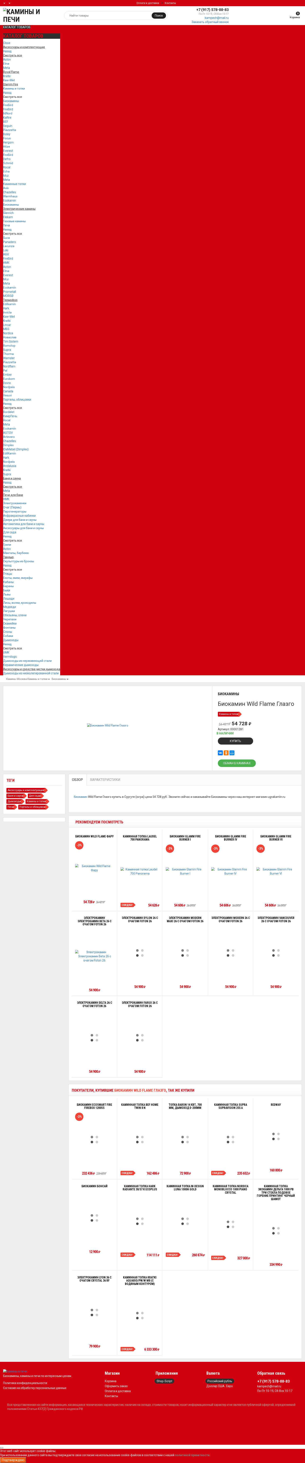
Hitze (6, 146)
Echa (6, 171)
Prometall (9, 291)
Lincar (7, 325)
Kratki (7, 76)
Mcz (6, 175)
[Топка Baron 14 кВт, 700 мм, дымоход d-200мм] (185, 1139)
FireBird (8, 105)
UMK (6, 652)
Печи (6, 225)
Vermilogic (10, 656)
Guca (6, 237)
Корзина (110, 1381)
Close (6, 43)
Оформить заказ (116, 1386)
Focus (7, 138)
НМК (6, 262)
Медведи (9, 607)
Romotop (9, 345)
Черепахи (9, 619)
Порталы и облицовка (32, 807)
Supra (7, 349)
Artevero (9, 437)
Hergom (8, 142)
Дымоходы (10, 640)
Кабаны (8, 582)
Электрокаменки (14, 503)
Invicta (7, 312)
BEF (5, 121)
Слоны (7, 631)
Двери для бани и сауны (20, 519)
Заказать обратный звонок (210, 22)
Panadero (9, 242)
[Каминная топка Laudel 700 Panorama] (140, 871)
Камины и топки (14, 88)
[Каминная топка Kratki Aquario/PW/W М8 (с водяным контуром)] (139, 1315)
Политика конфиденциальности (25, 1383)
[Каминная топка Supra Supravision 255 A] (230, 1139)
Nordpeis (9, 387)
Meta (6, 67)
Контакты (170, 3)
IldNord (7, 113)
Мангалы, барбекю (16, 553)
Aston (7, 267)
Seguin (7, 126)
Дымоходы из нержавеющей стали (27, 660)
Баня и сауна (15, 795)
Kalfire (7, 117)
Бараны (8, 586)
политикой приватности (192, 1455)
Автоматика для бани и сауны (23, 524)
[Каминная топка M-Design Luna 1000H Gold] (185, 1221)
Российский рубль (219, 1381)
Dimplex (8, 445)
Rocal (6, 167)
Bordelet (8, 412)
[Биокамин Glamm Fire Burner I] (185, 871)
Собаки (8, 636)
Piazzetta (9, 130)
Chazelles (9, 192)
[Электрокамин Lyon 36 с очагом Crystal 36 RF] (94, 1312)
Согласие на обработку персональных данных (34, 1388)
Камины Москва (16, 678)
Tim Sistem (10, 341)
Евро (229, 1386)
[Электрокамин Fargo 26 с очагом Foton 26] (139, 1037)
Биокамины (11, 101)
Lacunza (8, 246)
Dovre (7, 383)
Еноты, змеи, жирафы (18, 578)
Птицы (7, 573)
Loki (5, 250)
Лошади (8, 598)
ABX (6, 254)
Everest (8, 150)
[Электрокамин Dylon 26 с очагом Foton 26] (139, 953)
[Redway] (276, 1136)
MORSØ (8, 296)
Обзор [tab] (77, 780)
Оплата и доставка (148, 3)
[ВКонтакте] (220, 752)
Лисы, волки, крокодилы (19, 602)
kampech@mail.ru (217, 17)
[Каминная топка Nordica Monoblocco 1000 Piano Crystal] (230, 1224)
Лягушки (9, 611)
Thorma (8, 354)
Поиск (159, 15)
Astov (7, 59)
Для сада (9, 532)
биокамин (80, 796)
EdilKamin (9, 453)
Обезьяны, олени (15, 615)
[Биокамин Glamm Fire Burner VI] (275, 871)
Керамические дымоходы (21, 665)
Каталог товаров (16, 27)
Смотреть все (12, 96)
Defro (7, 159)
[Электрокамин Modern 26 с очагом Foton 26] (230, 953)
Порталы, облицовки (17, 399)
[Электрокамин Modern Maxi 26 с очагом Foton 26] (185, 953)
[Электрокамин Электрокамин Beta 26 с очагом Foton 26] (94, 956)
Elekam (8, 217)
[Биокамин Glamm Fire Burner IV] (230, 871)
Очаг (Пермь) (12, 507)
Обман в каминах (237, 763)
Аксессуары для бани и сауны (23, 528)
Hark (6, 308)
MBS (6, 329)
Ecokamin (9, 200)
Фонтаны (9, 627)
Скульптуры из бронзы (18, 561)
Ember (7, 374)
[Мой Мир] (231, 752)
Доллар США (215, 1386)
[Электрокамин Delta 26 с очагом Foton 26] (94, 1037)
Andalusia (9, 466)
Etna (6, 63)
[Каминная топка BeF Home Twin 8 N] (139, 1139)
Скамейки (10, 623)
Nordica (8, 333)
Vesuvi (7, 395)
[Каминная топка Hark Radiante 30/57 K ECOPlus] (139, 1221)
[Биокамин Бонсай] (94, 1217)
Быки (6, 590)
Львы (7, 594)
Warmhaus (10, 196)
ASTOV (8, 432)
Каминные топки (14, 184)
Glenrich (8, 213)
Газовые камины (14, 221)
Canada (8, 391)
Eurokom (9, 378)
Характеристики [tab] (105, 780)
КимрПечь (10, 416)
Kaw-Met (9, 80)
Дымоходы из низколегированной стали (31, 673)
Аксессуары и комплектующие (26, 790)
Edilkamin (9, 304)
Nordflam (9, 366)
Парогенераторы (14, 511)
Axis (6, 188)
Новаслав (9, 337)
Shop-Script (164, 1381)
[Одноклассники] (226, 752)
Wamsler (9, 358)
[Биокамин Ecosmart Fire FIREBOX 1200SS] (94, 1139)
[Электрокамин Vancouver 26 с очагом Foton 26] (276, 953)
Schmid (8, 163)
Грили (7, 544)
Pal (5, 370)
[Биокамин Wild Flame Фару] (94, 868)
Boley (6, 134)
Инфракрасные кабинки (19, 515)
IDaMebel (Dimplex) (16, 449)
